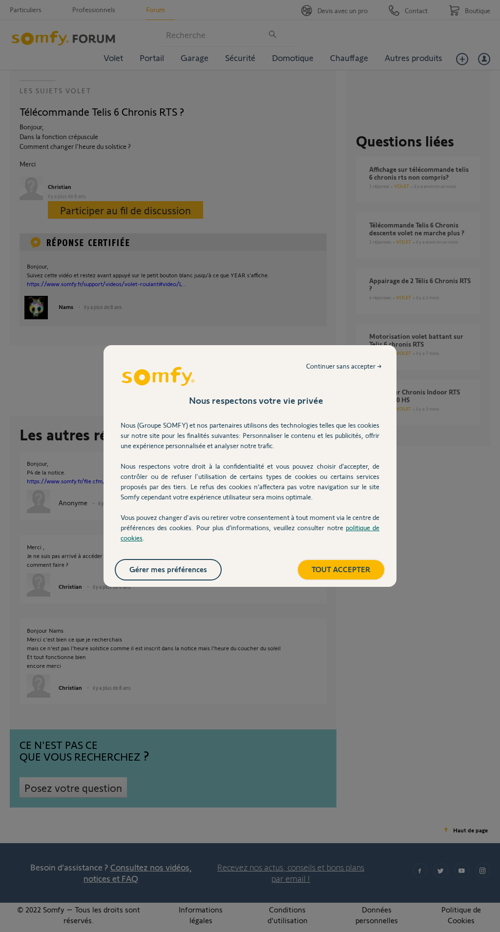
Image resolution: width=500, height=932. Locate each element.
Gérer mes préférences (168, 569)
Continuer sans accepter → (344, 366)
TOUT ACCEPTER (341, 569)
